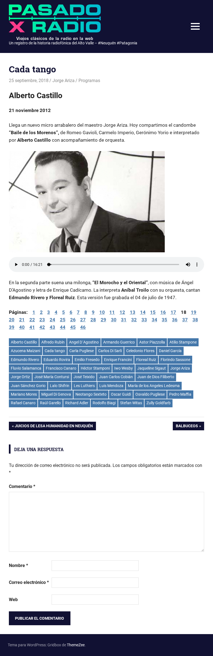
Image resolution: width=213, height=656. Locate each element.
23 (42, 319)
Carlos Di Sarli (110, 351)
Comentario (22, 486)
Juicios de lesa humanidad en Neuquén (53, 426)
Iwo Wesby (123, 368)
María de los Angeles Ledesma (154, 385)
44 (62, 327)
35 (164, 319)
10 (102, 312)
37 (185, 319)
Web (13, 599)
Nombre (18, 565)
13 (132, 312)
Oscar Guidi (121, 394)
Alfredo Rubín (53, 342)
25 (62, 319)
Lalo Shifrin (59, 385)
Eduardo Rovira (57, 359)
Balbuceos (187, 426)
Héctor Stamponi (95, 368)
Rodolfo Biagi (104, 403)
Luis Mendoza (111, 385)
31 (123, 319)
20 (11, 319)
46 (83, 327)
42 (42, 327)
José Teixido (84, 377)
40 (22, 327)
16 (163, 312)
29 (103, 319)
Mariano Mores (24, 394)
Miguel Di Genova (56, 394)
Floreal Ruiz (146, 359)
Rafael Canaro (23, 403)
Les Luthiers (84, 385)
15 (153, 312)
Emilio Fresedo (87, 359)
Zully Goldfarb (158, 403)
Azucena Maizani (25, 351)
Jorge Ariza (63, 80)
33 (144, 319)
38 (195, 319)
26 (73, 319)
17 (173, 312)
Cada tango (55, 351)
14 (143, 312)
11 (112, 312)
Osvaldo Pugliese (150, 394)
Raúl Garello (50, 403)
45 (73, 327)
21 (22, 319)
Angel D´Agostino (84, 342)
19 (193, 312)
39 (11, 327)
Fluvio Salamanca (26, 368)
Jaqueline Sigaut (151, 368)
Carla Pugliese (81, 351)
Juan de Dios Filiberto (155, 377)
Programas (89, 80)
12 (122, 312)
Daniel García (170, 351)
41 (32, 327)
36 (175, 319)
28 (93, 319)
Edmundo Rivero (25, 359)
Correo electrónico (29, 582)
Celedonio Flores (140, 351)
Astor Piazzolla (152, 342)
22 (32, 319)
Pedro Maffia (180, 394)
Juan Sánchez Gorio (28, 385)
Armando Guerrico (119, 342)
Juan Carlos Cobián (116, 377)
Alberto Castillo (24, 342)
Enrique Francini (118, 359)
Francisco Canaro (61, 368)
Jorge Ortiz (20, 377)
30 (113, 319)
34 (154, 319)
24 (52, 319)
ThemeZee (76, 645)
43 (52, 327)
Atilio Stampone (183, 342)
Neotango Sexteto (90, 394)
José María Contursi (51, 377)
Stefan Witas (131, 403)
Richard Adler (76, 403)
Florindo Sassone (175, 359)
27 (83, 319)
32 (134, 319)
